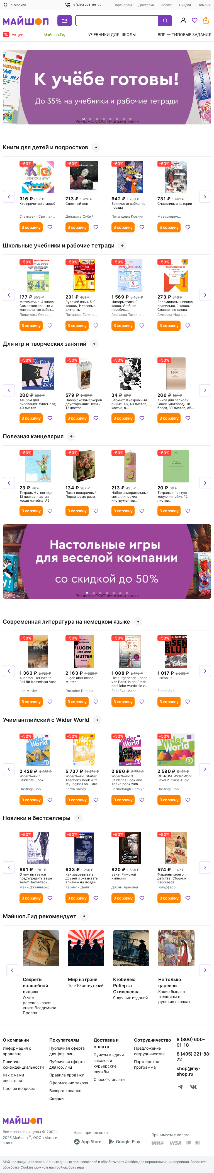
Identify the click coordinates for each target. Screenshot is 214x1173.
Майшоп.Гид (55, 34)
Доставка (146, 5)
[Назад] (9, 87)
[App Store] (87, 1141)
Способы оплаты (109, 1079)
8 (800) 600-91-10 (191, 1042)
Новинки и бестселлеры (36, 818)
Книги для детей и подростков (45, 147)
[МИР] (158, 1143)
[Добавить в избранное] (50, 227)
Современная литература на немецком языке (66, 621)
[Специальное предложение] (107, 87)
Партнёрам (122, 5)
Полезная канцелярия (33, 436)
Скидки (185, 5)
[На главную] (25, 21)
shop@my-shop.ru (188, 1071)
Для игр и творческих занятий (44, 343)
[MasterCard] (188, 1143)
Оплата (166, 5)
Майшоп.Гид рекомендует (39, 916)
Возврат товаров (65, 1090)
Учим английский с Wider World (46, 720)
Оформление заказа (68, 1082)
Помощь (204, 5)
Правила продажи (66, 1075)
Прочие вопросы (19, 1088)
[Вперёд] (205, 87)
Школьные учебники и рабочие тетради (59, 245)
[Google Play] (124, 1141)
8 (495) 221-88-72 (87, 5)
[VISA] (175, 1143)
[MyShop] (22, 1123)
